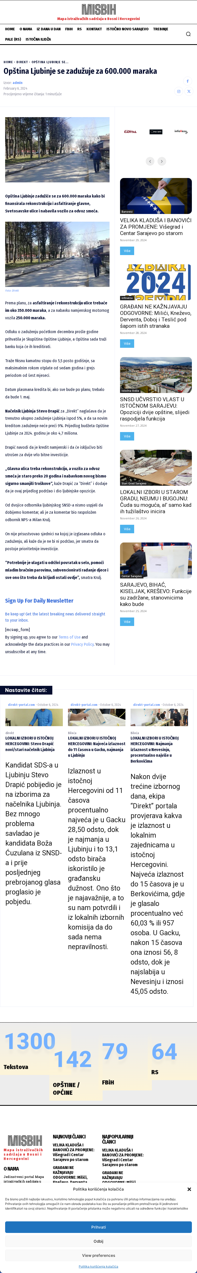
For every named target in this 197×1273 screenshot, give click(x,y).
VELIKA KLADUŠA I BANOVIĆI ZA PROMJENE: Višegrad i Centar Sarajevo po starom (156, 226)
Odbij (98, 1241)
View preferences (98, 1255)
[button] (189, 1189)
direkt (22, 62)
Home (8, 62)
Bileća (72, 733)
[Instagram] (178, 91)
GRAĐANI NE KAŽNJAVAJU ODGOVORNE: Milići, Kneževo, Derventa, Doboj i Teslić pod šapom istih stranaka (155, 316)
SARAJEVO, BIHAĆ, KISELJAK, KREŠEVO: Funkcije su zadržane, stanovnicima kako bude (156, 594)
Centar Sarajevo (132, 576)
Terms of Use (69, 637)
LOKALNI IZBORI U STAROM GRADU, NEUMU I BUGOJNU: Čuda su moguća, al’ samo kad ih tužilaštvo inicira (156, 501)
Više (127, 251)
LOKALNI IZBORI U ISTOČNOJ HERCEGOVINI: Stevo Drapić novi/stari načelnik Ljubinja (30, 744)
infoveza (127, 298)
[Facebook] (187, 81)
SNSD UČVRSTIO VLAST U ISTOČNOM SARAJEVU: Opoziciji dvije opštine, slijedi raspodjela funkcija (155, 409)
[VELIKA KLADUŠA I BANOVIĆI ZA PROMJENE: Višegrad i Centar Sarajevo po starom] (156, 196)
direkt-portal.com (21, 705)
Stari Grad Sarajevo (134, 483)
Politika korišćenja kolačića (98, 1266)
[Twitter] (188, 91)
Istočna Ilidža (130, 390)
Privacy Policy (82, 644)
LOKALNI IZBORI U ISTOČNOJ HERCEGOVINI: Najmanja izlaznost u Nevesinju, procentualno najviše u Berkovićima (155, 750)
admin (18, 83)
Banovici (127, 211)
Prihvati (98, 1227)
